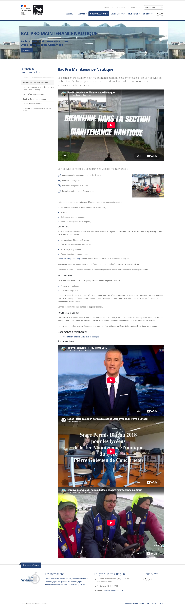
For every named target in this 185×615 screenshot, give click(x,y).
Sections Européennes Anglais (34, 99)
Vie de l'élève (117, 14)
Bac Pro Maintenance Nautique (35, 82)
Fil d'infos (133, 14)
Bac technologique (75, 582)
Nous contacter (157, 603)
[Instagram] (162, 13)
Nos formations (98, 14)
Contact (147, 14)
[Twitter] (158, 13)
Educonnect (109, 7)
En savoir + (26, 50)
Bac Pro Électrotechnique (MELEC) (35, 94)
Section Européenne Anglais (71, 258)
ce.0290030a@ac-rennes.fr (113, 590)
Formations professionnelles (56, 585)
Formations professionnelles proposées (38, 78)
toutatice (121, 7)
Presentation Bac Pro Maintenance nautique (81, 337)
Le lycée (81, 14)
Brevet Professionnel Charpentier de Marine (37, 109)
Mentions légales (131, 603)
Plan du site (144, 603)
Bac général (62, 582)
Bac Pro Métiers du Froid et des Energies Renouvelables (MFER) (38, 88)
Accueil (69, 14)
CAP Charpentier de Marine (33, 104)
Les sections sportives (76, 585)
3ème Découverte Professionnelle (58, 579)
